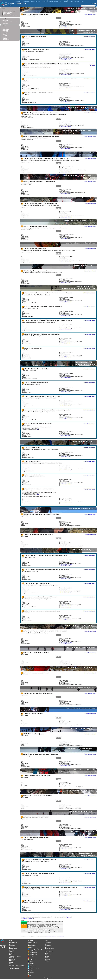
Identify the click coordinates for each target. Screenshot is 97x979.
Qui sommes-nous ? (14, 942)
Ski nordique (31, 970)
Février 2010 (5, 33)
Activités (18, 1)
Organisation (12, 945)
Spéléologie (31, 972)
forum (38, 429)
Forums (47, 950)
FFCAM (11, 951)
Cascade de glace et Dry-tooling (35, 949)
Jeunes (30, 957)
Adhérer (77, 1)
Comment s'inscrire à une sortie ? (27, 918)
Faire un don (12, 960)
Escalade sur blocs (33, 952)
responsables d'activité (50, 936)
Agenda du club (13, 963)
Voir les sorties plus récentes (9, 11)
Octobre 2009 (5, 30)
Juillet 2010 (5, 37)
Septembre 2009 (6, 29)
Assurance (12, 953)
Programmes (25, 1)
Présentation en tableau (8, 14)
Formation (12, 954)
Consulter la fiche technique (65, 26)
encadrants (61, 936)
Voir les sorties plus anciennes (9, 9)
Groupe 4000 (12, 959)
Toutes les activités (33, 942)
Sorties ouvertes (35, 1)
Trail (30, 974)
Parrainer (12, 962)
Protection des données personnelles (17, 966)
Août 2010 (5, 38)
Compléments (5, 23)
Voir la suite (58, 118)
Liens (47, 960)
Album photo (63, 1)
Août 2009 (5, 27)
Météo (47, 957)
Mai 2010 (4, 34)
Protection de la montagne (15, 956)
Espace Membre (53, 1)
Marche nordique (32, 959)
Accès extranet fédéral (14, 968)
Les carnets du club (50, 948)
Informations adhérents (90, 14)
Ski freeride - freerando (33, 968)
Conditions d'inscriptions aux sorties (10, 21)
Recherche (48, 942)
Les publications (49, 944)
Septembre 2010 (6, 39)
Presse (47, 956)
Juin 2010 (5, 35)
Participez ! (48, 954)
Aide (82, 1)
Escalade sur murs (33, 954)
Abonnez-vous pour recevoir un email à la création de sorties (32, 915)
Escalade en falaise (33, 950)
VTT (30, 975)
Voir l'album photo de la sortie (66, 25)
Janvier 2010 (5, 31)
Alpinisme (31, 947)
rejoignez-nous (68, 917)
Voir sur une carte (6, 13)
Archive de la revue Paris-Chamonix (17, 965)
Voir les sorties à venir (7, 12)
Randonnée (31, 963)
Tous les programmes (33, 944)
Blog (47, 947)
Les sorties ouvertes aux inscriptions (10, 15)
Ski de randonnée (32, 966)
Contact (71, 1)
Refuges (48, 959)
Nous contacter (13, 947)
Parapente (31, 961)
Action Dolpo (12, 957)
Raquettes (31, 965)
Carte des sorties (49, 951)
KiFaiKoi (44, 1)
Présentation (5, 20)
